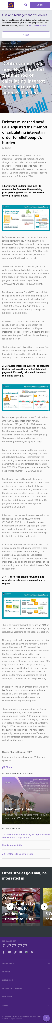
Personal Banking (9, 43)
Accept (26, 34)
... (19, 43)
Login (40, 4)
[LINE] (9, 951)
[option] (21, 907)
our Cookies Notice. (37, 25)
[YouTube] (20, 951)
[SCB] (11, 5)
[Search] (25, 5)
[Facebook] (3, 951)
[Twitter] (26, 951)
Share (9, 103)
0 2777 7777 (15, 945)
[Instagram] (31, 951)
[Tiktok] (15, 951)
